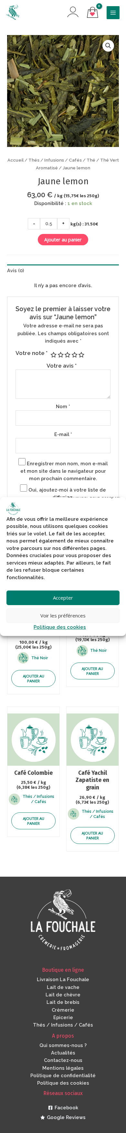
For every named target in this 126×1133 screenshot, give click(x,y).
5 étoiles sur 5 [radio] (81, 355)
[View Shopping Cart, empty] (92, 13)
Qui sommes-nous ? (63, 1045)
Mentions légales (63, 1068)
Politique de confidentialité (63, 1075)
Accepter (63, 597)
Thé (91, 160)
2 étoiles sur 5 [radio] (60, 355)
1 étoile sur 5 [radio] (53, 355)
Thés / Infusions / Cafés (55, 160)
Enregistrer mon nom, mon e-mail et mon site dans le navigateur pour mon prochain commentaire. (64, 471)
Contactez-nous (63, 1060)
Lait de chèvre (63, 994)
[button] (108, 46)
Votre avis (62, 365)
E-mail (63, 434)
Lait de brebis (63, 1002)
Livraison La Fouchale (63, 979)
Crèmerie (63, 1010)
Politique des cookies (60, 627)
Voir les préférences (63, 615)
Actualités (63, 1052)
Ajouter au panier (63, 239)
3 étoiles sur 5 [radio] (67, 355)
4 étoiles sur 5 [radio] (74, 355)
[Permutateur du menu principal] (113, 12)
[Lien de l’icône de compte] (73, 12)
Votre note (31, 353)
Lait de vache (63, 987)
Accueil (15, 160)
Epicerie (63, 1017)
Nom (63, 406)
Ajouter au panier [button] (33, 678)
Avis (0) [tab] (15, 270)
